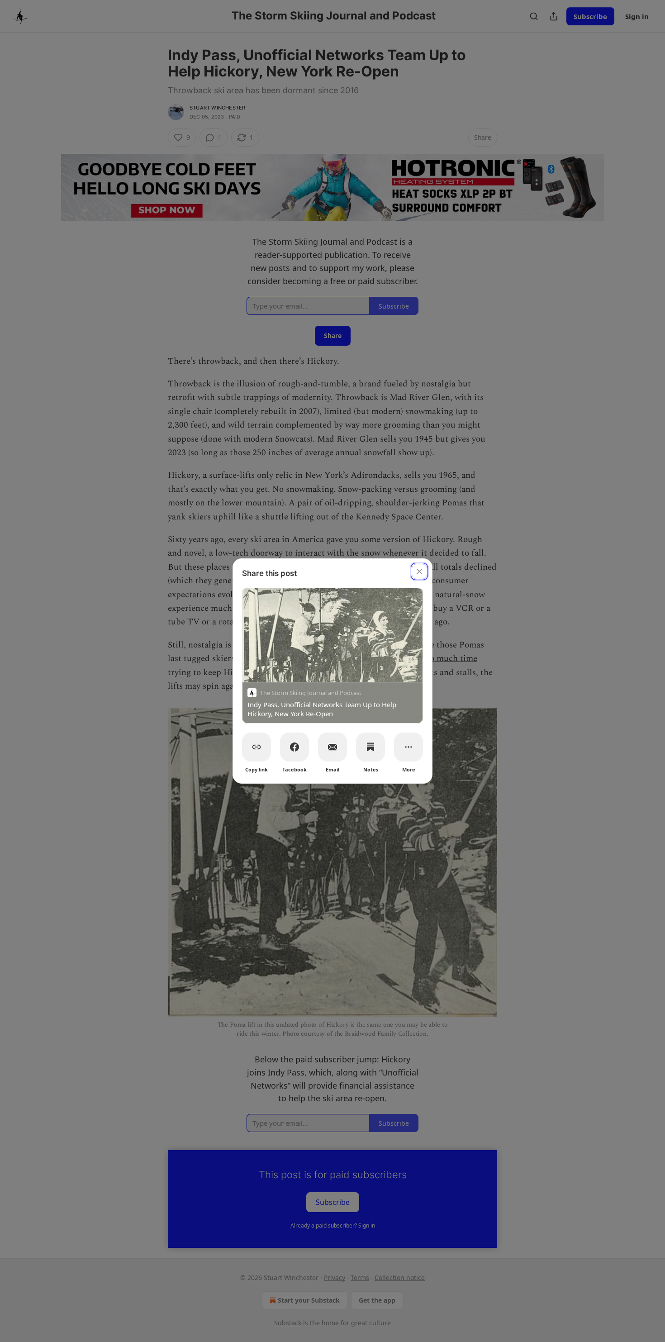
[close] (419, 571)
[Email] (332, 747)
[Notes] (370, 747)
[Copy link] (256, 747)
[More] (408, 747)
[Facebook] (294, 747)
